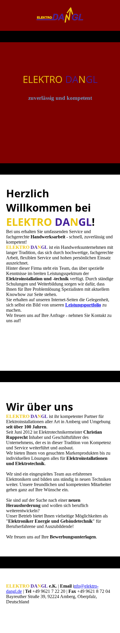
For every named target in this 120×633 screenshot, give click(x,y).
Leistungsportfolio (83, 304)
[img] (59, 15)
